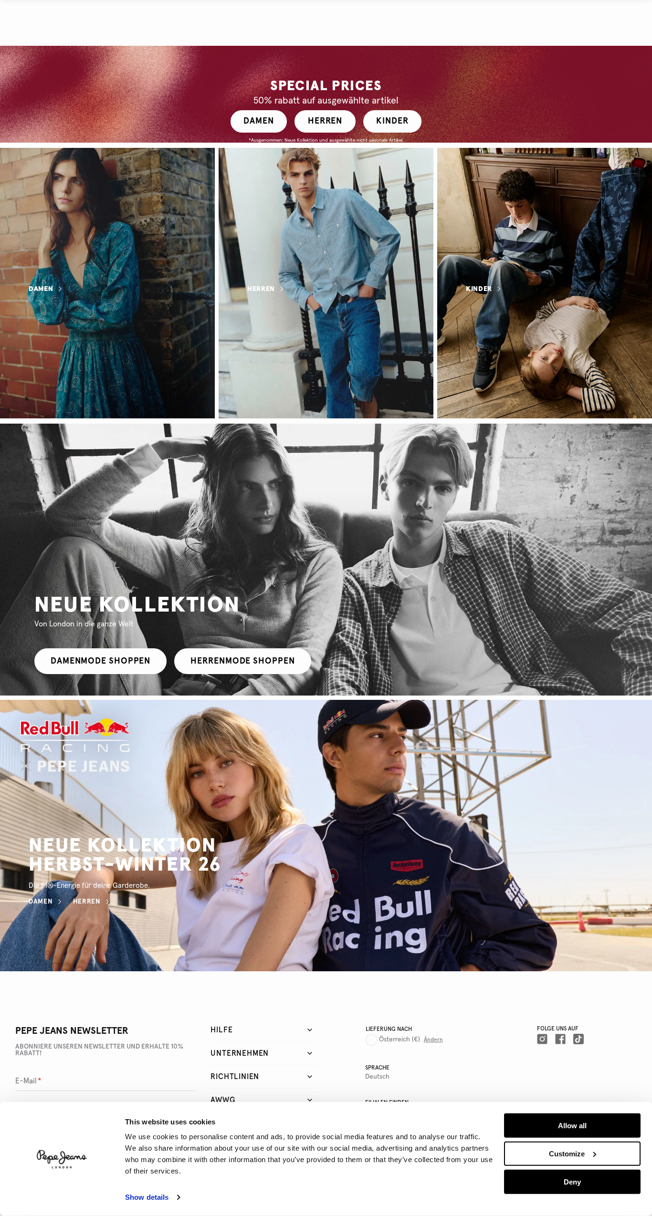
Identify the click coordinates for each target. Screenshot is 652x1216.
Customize (567, 1154)
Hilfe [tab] (221, 1030)
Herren (261, 289)
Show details (146, 1197)
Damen (41, 289)
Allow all (572, 1126)
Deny (572, 1181)
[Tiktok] (578, 1039)
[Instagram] (542, 1039)
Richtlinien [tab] (234, 1077)
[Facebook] (560, 1039)
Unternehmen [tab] (239, 1053)
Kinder (479, 289)
